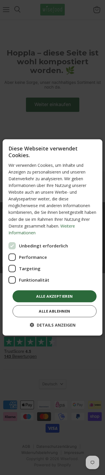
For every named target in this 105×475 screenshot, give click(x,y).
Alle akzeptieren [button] (54, 296)
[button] (53, 325)
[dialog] (52, 237)
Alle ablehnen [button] (54, 311)
